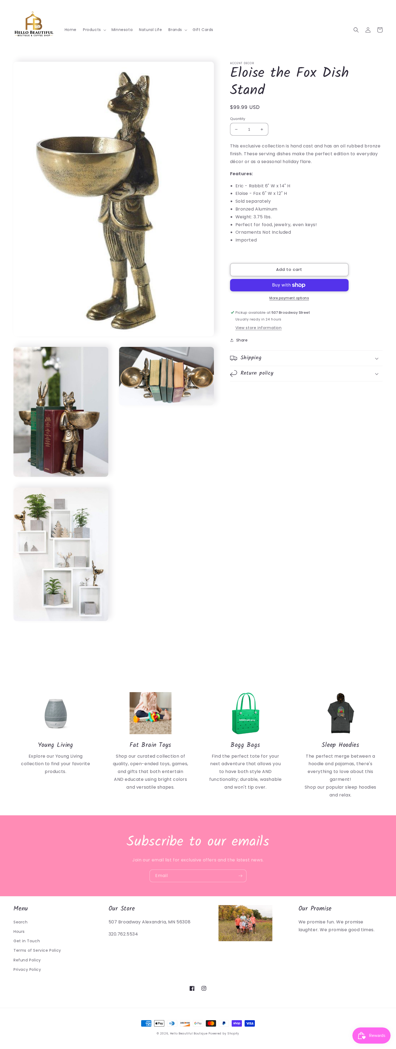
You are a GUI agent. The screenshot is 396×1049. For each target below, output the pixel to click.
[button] (94, 29)
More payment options (289, 298)
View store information (258, 327)
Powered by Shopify (224, 1033)
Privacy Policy (27, 969)
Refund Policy (27, 960)
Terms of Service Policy (37, 950)
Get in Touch (26, 941)
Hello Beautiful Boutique (189, 1033)
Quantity (237, 118)
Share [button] (242, 340)
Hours (19, 931)
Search (20, 922)
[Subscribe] (240, 875)
